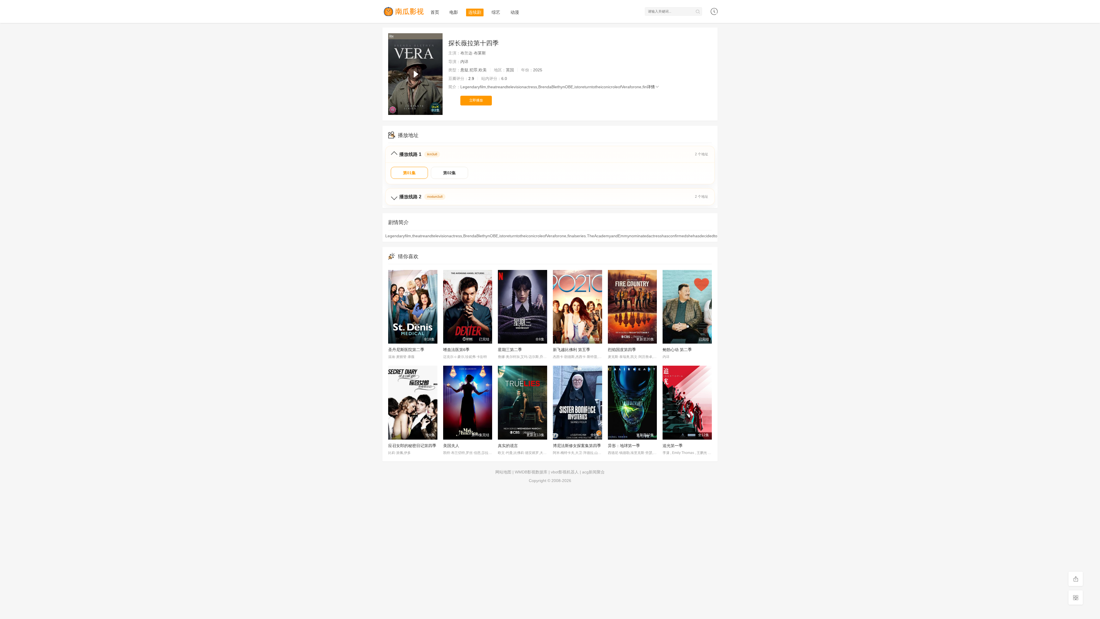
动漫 (514, 12)
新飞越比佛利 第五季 (571, 349)
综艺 (496, 12)
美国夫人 (451, 445)
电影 (453, 12)
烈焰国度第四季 (622, 349)
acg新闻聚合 (593, 472)
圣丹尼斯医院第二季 (406, 349)
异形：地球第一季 (624, 445)
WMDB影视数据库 (531, 472)
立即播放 (476, 100)
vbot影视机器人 (565, 472)
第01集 (409, 173)
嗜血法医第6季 (456, 349)
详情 (651, 87)
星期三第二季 (510, 349)
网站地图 (503, 472)
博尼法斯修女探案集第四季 (577, 445)
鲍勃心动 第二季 (677, 349)
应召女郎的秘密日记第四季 (412, 445)
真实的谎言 (508, 445)
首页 (435, 12)
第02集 (449, 173)
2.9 (471, 78)
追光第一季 (673, 445)
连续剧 (474, 12)
